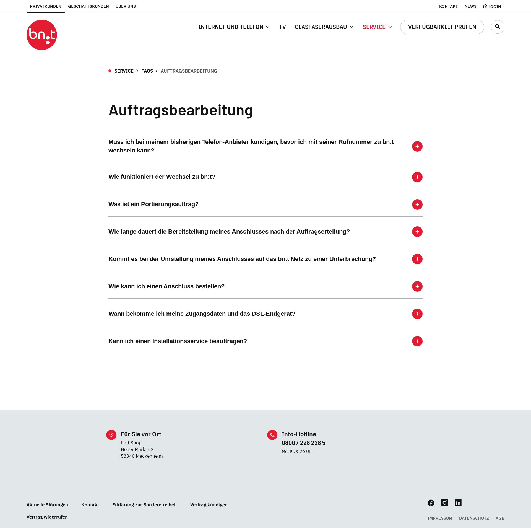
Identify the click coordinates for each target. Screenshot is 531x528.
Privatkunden (45, 6)
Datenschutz (474, 518)
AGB (500, 518)
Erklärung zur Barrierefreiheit (144, 504)
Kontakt (448, 6)
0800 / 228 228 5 (304, 442)
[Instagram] (444, 502)
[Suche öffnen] (497, 27)
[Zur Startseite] (42, 35)
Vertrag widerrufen (47, 517)
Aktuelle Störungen (47, 504)
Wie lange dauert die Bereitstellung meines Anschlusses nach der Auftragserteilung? (229, 231)
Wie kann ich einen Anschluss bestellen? (166, 286)
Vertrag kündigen (209, 504)
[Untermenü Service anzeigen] (390, 27)
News (471, 6)
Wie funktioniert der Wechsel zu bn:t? (161, 176)
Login (494, 6)
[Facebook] (431, 502)
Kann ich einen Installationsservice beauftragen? (177, 341)
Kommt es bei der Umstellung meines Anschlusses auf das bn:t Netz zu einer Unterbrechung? (242, 258)
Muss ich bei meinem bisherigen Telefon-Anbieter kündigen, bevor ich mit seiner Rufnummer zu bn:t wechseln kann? (251, 146)
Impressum (440, 518)
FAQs (147, 71)
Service (124, 71)
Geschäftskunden (88, 6)
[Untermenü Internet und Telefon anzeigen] (267, 27)
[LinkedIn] (458, 502)
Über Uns (126, 6)
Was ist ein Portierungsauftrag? (153, 204)
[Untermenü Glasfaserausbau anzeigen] (351, 27)
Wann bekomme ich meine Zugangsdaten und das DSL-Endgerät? (201, 313)
